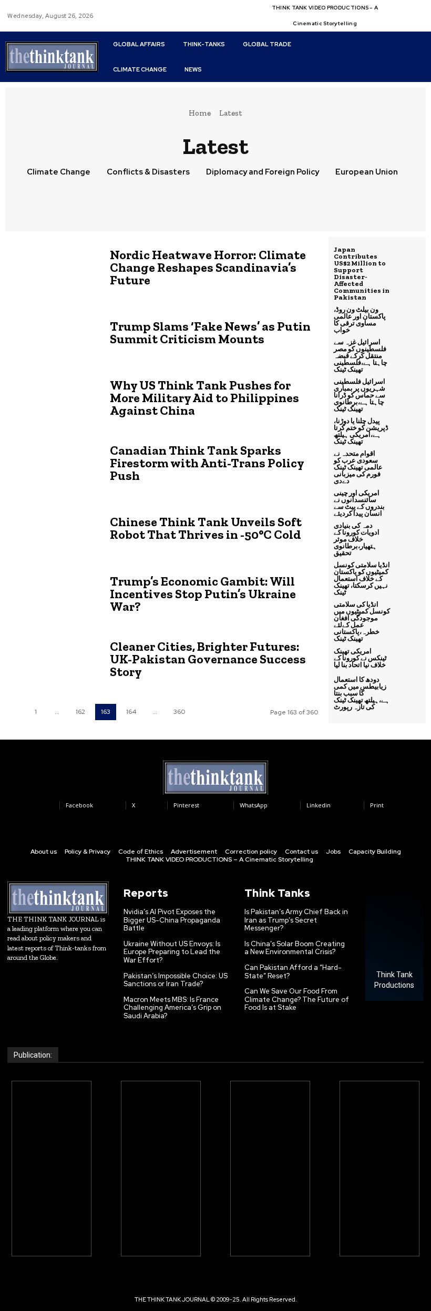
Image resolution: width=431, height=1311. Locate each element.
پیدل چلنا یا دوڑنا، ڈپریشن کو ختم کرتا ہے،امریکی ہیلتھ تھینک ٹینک (361, 431)
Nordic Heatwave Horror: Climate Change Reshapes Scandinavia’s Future (208, 267)
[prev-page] (14, 712)
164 (131, 712)
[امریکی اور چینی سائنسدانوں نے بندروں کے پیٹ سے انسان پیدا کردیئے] (408, 502)
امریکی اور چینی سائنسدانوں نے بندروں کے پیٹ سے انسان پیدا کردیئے (359, 503)
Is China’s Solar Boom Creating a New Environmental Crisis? (294, 948)
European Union (366, 172)
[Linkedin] (410, 9)
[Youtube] (410, 22)
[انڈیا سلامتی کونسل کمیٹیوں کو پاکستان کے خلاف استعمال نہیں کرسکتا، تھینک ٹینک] (408, 574)
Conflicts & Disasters (148, 172)
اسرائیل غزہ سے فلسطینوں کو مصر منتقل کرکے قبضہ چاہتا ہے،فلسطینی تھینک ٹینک (360, 355)
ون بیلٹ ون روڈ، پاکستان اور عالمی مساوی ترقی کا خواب (360, 319)
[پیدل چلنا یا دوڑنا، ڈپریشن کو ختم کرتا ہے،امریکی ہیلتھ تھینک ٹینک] (408, 430)
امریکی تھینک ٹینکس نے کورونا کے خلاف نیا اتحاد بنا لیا (360, 658)
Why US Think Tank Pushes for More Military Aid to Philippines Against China (204, 397)
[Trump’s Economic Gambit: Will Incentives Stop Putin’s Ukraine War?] (52, 594)
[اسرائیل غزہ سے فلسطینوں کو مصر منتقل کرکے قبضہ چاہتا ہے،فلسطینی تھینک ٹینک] (408, 352)
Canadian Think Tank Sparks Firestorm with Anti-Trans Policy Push (207, 463)
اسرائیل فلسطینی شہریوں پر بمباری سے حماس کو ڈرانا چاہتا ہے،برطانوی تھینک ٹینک (359, 395)
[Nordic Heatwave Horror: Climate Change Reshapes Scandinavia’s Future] (52, 267)
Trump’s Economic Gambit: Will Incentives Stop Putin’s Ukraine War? (203, 593)
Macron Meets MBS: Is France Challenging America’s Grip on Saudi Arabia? (172, 1007)
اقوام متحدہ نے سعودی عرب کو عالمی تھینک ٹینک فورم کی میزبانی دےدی (358, 467)
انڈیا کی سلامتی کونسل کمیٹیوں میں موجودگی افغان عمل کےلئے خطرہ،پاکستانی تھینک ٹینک (362, 621)
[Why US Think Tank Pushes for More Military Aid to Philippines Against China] (52, 398)
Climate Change (58, 172)
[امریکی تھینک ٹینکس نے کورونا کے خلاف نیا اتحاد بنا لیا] (408, 657)
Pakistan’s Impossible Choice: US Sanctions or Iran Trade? (176, 980)
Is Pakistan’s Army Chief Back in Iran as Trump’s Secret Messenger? (296, 920)
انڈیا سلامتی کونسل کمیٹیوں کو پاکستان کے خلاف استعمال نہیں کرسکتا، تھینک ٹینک (362, 578)
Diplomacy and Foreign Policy (262, 172)
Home (200, 113)
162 (80, 712)
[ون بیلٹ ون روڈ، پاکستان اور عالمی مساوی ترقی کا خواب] (408, 319)
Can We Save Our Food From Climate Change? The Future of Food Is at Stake (296, 999)
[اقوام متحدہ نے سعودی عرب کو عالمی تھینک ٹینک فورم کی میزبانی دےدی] (408, 463)
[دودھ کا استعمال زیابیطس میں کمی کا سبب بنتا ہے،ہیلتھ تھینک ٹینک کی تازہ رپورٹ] (408, 689)
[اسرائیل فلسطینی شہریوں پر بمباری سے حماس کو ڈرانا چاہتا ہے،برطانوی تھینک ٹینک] (408, 391)
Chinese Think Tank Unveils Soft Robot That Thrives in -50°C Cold (206, 528)
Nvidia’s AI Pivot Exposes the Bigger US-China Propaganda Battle (172, 920)
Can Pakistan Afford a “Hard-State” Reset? (293, 971)
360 (179, 712)
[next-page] (203, 712)
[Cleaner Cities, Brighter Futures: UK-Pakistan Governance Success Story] (52, 659)
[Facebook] (397, 9)
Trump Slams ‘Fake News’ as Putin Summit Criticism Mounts (210, 332)
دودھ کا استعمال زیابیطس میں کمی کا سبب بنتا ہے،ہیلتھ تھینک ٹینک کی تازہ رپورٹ (361, 693)
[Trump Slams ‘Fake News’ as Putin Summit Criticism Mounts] (52, 333)
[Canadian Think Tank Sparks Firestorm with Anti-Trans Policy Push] (52, 463)
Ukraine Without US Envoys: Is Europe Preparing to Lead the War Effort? (172, 952)
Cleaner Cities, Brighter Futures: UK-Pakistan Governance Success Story (208, 659)
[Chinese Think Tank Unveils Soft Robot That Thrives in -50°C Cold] (52, 528)
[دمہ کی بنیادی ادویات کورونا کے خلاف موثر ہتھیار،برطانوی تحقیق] (408, 535)
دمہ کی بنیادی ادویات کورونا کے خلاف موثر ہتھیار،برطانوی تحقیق (356, 539)
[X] (397, 22)
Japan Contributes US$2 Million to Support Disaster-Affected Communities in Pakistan (361, 273)
